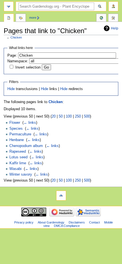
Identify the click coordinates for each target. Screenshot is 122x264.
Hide (11, 89)
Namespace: (17, 61)
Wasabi (15, 169)
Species (16, 129)
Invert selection (28, 67)
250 (78, 116)
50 (61, 116)
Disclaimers (77, 222)
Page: (12, 56)
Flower (14, 123)
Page (9, 18)
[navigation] (9, 6)
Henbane (16, 140)
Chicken (16, 37)
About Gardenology (51, 222)
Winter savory (20, 174)
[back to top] (61, 196)
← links (30, 123)
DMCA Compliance (67, 225)
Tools (113, 18)
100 (69, 116)
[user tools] (113, 6)
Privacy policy (23, 222)
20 (54, 116)
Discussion (21, 18)
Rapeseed (17, 152)
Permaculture (20, 134)
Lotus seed (18, 157)
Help (114, 28)
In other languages (101, 18)
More (32, 17)
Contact (94, 222)
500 (87, 116)
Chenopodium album (26, 146)
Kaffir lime (17, 163)
